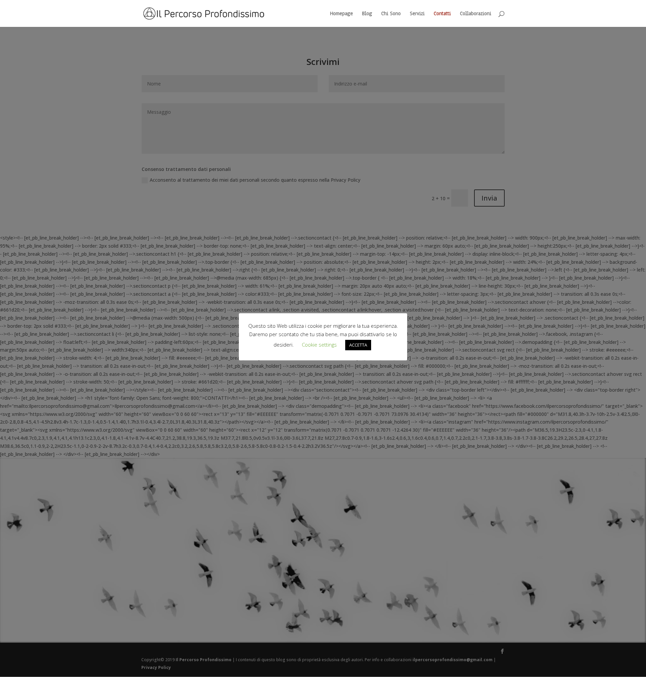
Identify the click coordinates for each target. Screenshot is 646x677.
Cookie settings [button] (319, 344)
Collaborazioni (475, 14)
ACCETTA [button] (358, 345)
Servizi (417, 14)
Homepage (341, 14)
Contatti (442, 14)
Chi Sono (391, 14)
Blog (367, 14)
